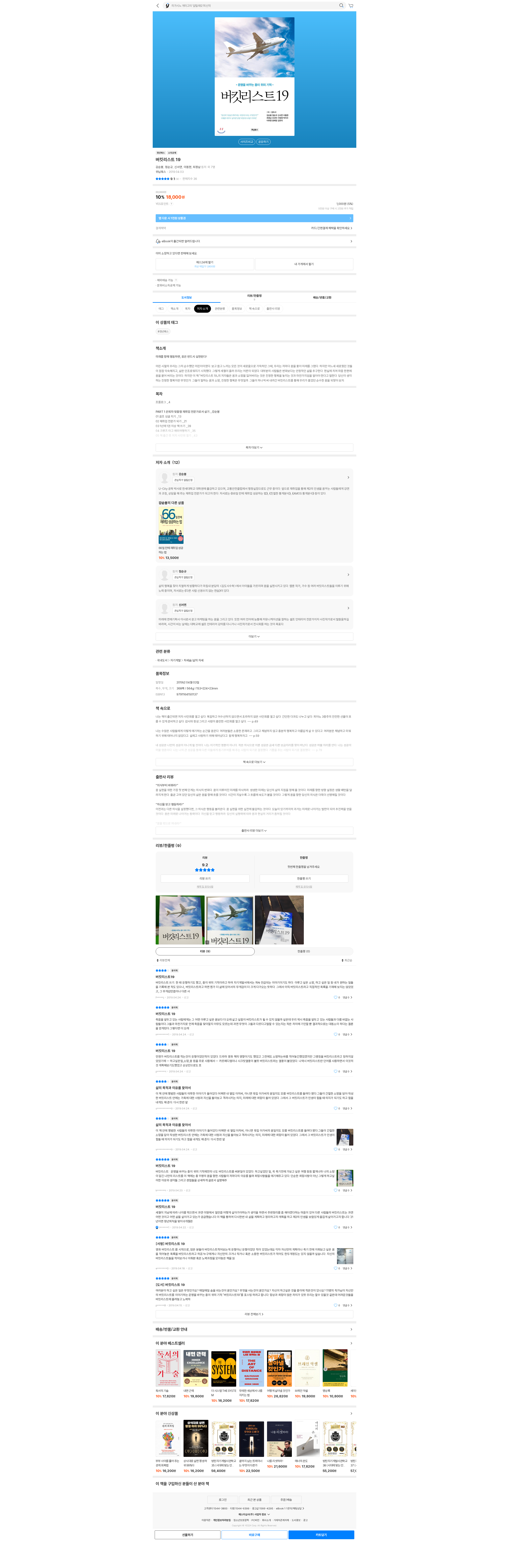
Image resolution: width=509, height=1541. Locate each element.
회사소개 (266, 1520)
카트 (351, 6)
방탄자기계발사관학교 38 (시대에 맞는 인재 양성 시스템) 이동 (335, 1447)
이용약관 (206, 1520)
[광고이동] (341, 6)
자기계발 (175, 660)
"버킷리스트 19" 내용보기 (254, 1021)
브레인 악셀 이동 (307, 1376)
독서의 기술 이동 (168, 1376)
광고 (305, 1520)
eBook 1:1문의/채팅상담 (289, 1508)
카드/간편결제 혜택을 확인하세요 (330, 228)
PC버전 (255, 1520)
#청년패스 (163, 331)
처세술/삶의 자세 (194, 660)
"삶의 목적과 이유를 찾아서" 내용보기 (254, 1095)
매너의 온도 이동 (307, 1446)
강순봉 (159, 167)
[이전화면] (158, 6)
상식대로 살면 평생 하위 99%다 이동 (196, 1446)
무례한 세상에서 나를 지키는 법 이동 (251, 1376)
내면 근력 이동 (196, 1376)
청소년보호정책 (241, 1520)
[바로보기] (180, 920)
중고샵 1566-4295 (262, 1508)
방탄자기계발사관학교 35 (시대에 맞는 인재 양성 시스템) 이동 (223, 1447)
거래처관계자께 (281, 1520)
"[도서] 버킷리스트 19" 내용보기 (254, 1291)
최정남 (197, 167)
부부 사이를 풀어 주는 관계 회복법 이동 (168, 1447)
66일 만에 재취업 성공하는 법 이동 (171, 533)
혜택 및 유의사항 (205, 886)
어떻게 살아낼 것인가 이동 (279, 1376)
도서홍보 (296, 1520)
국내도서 (162, 660)
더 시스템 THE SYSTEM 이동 (223, 1377)
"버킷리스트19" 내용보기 (254, 984)
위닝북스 (161, 172)
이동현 (187, 167)
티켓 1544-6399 (239, 1508)
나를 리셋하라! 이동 (279, 1447)
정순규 (169, 167)
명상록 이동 (335, 1376)
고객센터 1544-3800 (215, 1508)
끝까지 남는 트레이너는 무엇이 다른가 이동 (251, 1447)
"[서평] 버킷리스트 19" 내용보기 (254, 1252)
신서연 (178, 167)
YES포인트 (162, 204)
